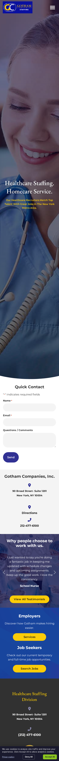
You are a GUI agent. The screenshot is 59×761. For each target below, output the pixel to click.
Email (7, 415)
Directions (29, 513)
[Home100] (53, 571)
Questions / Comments (18, 430)
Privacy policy (8, 757)
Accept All (50, 757)
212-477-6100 (29, 525)
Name (7, 401)
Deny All (29, 757)
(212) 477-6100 (29, 735)
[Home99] (3, 571)
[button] (52, 7)
